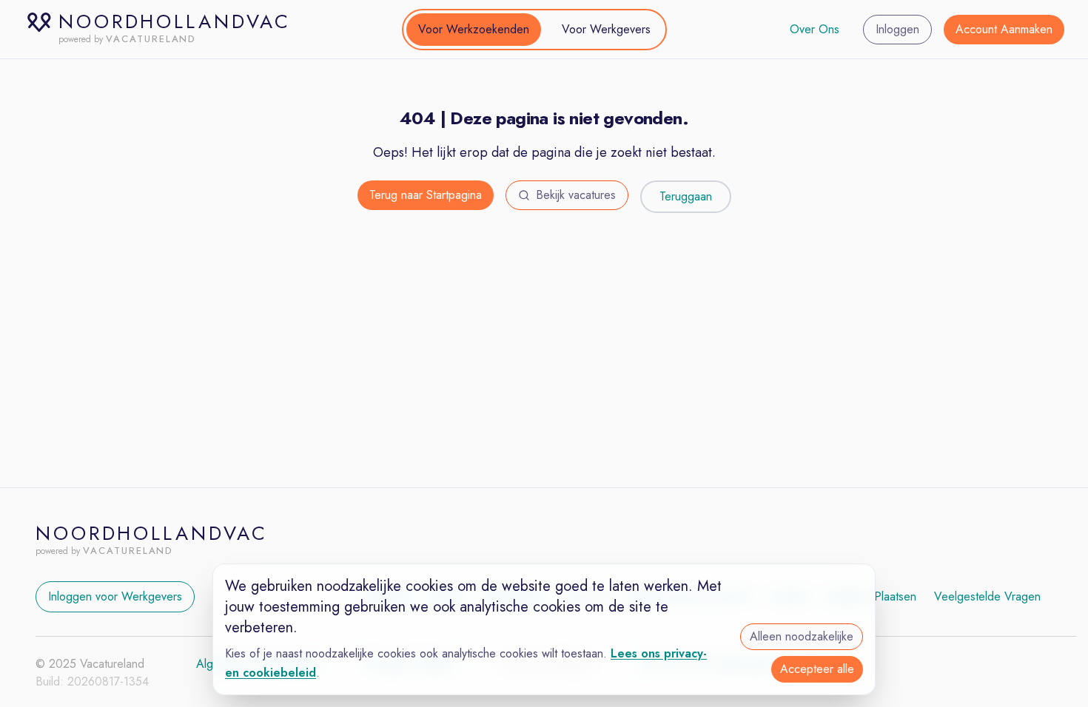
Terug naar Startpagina (425, 194)
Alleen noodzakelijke (801, 636)
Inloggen (897, 29)
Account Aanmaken (1004, 29)
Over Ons (814, 29)
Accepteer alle (817, 668)
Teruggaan (685, 196)
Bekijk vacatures (576, 194)
